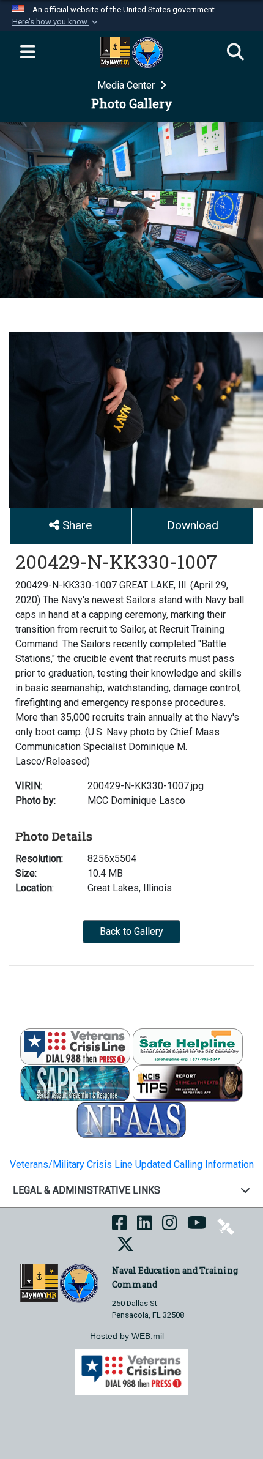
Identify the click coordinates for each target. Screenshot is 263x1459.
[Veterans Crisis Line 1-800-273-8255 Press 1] (75, 1046)
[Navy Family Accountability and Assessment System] (131, 1120)
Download (192, 525)
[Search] (235, 53)
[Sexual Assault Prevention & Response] (75, 1083)
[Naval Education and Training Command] (59, 1282)
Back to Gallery (131, 931)
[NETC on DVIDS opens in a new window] (226, 1226)
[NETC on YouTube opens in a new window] (197, 1226)
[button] (56, 22)
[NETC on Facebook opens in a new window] (119, 1226)
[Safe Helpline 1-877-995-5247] (188, 1046)
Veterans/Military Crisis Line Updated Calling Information (132, 1164)
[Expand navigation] (27, 53)
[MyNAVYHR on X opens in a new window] (125, 1247)
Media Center (127, 85)
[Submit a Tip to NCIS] (188, 1083)
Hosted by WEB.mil (127, 1336)
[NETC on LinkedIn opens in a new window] (144, 1226)
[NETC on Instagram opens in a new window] (169, 1226)
